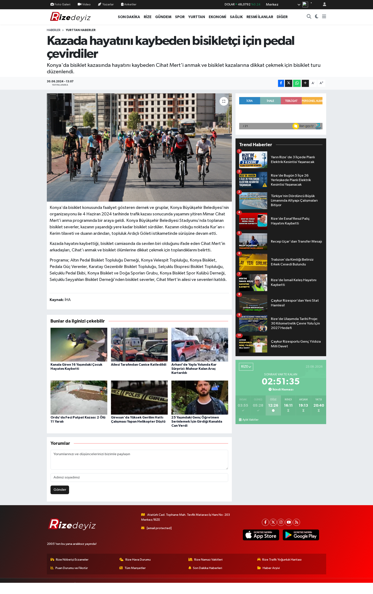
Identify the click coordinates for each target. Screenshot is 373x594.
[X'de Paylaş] (288, 83)
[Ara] (309, 17)
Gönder (60, 490)
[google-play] (301, 535)
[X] (273, 522)
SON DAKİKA (129, 17)
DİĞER (282, 17)
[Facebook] (265, 522)
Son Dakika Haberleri (207, 568)
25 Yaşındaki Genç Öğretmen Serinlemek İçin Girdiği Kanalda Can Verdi (196, 421)
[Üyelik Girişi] (322, 4)
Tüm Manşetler (135, 568)
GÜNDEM (163, 17)
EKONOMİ (217, 17)
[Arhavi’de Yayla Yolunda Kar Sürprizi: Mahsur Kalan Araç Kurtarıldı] (199, 344)
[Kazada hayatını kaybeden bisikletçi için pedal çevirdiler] (139, 147)
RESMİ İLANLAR (260, 17)
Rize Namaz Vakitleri (208, 559)
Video (86, 4)
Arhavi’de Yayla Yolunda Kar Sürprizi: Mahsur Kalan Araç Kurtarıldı (194, 369)
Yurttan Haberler (81, 30)
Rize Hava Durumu (138, 559)
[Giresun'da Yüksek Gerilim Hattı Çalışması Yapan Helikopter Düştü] (139, 397)
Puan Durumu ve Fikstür (71, 568)
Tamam (322, 588)
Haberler (53, 30)
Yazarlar (108, 4)
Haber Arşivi (271, 568)
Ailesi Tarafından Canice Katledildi (138, 364)
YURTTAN (196, 17)
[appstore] (261, 535)
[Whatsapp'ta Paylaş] (297, 83)
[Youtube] (288, 522)
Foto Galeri (62, 4)
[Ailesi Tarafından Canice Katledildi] (139, 344)
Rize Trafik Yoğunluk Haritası (282, 559)
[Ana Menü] (324, 17)
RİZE (148, 17)
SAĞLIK (236, 17)
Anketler (129, 4)
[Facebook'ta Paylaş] (281, 83)
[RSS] (296, 522)
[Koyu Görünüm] (316, 17)
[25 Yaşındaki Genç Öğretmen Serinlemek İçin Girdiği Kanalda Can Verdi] (199, 397)
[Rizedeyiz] (71, 16)
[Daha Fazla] (305, 83)
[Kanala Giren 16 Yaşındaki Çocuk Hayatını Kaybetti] (79, 344)
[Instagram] (280, 522)
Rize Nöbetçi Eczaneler (72, 559)
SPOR (180, 17)
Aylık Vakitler (250, 419)
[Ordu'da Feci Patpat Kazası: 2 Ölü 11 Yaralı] (79, 397)
